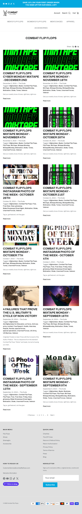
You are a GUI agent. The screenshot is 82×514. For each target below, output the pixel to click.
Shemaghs (6, 440)
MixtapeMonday (28, 88)
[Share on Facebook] (75, 46)
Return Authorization (50, 444)
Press (45, 453)
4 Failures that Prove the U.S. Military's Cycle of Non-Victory (20, 312)
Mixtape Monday (16, 88)
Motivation (7, 90)
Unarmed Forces (68, 90)
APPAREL (70, 22)
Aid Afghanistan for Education (13, 324)
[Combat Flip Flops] (10, 13)
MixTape (6, 88)
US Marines (7, 333)
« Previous (31, 415)
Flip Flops (6, 145)
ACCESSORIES (41, 28)
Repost (5, 328)
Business (67, 391)
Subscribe (50, 485)
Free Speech (18, 326)
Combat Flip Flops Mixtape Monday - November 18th (57, 77)
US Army (33, 331)
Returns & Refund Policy (51, 440)
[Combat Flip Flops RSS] (78, 46)
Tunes (18, 90)
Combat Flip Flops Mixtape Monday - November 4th (17, 134)
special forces (20, 328)
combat (10, 326)
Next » (52, 415)
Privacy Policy (48, 447)
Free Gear (6, 206)
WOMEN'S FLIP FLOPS (36, 22)
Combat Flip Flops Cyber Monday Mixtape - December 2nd (21, 77)
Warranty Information (10, 473)
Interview (32, 326)
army (4, 326)
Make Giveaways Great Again (13, 208)
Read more (6, 98)
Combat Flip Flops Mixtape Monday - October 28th (57, 134)
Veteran (24, 90)
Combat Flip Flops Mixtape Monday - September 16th (57, 312)
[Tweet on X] (73, 46)
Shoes (5, 437)
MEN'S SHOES (56, 22)
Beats (21, 86)
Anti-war (35, 324)
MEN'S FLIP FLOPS (15, 22)
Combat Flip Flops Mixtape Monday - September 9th (57, 382)
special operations (9, 331)
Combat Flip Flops (30, 86)
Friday (65, 267)
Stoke (13, 90)
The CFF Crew (48, 437)
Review (11, 328)
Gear (12, 206)
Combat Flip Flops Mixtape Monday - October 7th (17, 252)
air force (28, 324)
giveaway (18, 206)
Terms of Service (48, 450)
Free (34, 204)
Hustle (26, 326)
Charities (46, 434)
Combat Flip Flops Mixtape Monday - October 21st (57, 191)
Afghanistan (13, 86)
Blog (44, 457)
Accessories (7, 444)
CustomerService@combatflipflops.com (16, 468)
